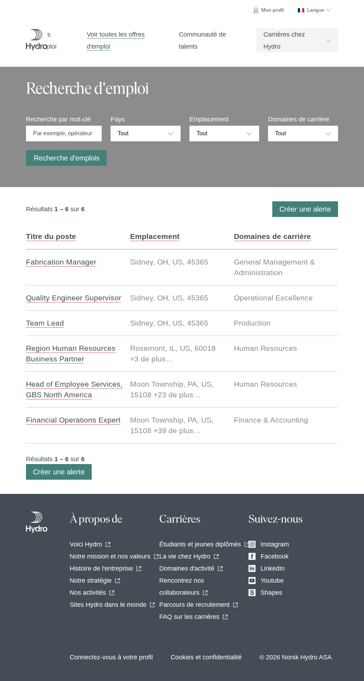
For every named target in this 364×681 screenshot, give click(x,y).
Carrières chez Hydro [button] (284, 40)
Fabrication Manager (61, 262)
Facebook (275, 556)
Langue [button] (315, 10)
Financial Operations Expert (73, 420)
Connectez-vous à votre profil (111, 657)
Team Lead (45, 323)
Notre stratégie (91, 580)
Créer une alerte (305, 209)
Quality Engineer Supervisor (73, 298)
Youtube (272, 580)
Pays (118, 119)
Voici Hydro (86, 544)
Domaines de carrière (298, 119)
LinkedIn (273, 568)
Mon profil (272, 10)
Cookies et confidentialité (206, 657)
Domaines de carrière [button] (272, 236)
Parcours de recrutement (194, 604)
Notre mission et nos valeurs (110, 556)
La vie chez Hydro (184, 556)
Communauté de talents (202, 40)
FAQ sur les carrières (189, 616)
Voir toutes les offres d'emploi (116, 40)
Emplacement (209, 119)
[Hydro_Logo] (36, 39)
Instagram (275, 544)
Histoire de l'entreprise (101, 568)
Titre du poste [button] (51, 236)
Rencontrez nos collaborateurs (181, 586)
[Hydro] (36, 522)
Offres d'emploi (45, 40)
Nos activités (88, 592)
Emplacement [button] (155, 236)
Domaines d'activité (186, 568)
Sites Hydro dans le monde (108, 604)
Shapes (271, 592)
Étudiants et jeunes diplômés (200, 544)
